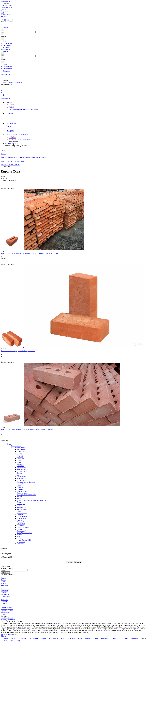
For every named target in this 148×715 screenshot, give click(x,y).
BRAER (19, 453)
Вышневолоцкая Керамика (26, 482)
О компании (5, 589)
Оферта (3, 636)
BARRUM (20, 451)
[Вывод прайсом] (8, 183)
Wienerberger (21, 467)
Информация (5, 596)
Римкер (19, 520)
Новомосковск (22, 513)
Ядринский (21, 542)
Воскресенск (21, 480)
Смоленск (20, 525)
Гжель (19, 486)
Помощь (4, 603)
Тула (18, 536)
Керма (19, 498)
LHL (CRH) (21, 458)
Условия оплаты (6, 607)
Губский (20, 489)
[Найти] (2, 38)
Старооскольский (23, 527)
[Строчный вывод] (5, 183)
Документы (5, 594)
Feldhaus (20, 457)
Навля (19, 511)
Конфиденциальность (8, 634)
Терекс (19, 534)
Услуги (3, 583)
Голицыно (20, 487)
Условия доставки (7, 609)
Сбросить (78, 562)
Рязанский (20, 522)
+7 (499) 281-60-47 (7, 20)
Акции (3, 580)
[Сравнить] (2, 263)
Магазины (4, 601)
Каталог (3, 578)
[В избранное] (2, 261)
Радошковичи (21, 518)
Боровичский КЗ (22, 477)
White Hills (20, 466)
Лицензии (4, 591)
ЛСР (18, 505)
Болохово (20, 473)
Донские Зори (22, 491)
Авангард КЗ (21, 469)
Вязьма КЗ (20, 484)
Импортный (21, 449)
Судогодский (21, 531)
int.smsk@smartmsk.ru (12, 143)
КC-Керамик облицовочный (26, 495)
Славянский (21, 524)
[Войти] (2, 88)
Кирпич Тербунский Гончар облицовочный (32, 500)
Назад (12, 104)
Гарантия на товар (7, 610)
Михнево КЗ (21, 507)
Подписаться (6, 572)
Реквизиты (4, 600)
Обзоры (3, 614)
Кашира (19, 496)
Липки (19, 502)
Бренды (3, 582)
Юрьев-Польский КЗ (24, 540)
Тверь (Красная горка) (24, 533)
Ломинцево (21, 504)
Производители (20, 448)
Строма (19, 529)
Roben (19, 462)
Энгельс (20, 538)
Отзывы (3, 592)
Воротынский (21, 478)
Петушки (20, 515)
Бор (18, 475)
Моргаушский (22, 509)
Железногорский (22, 493)
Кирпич (9, 444)
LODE (19, 460)
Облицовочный (16, 446)
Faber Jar (20, 455)
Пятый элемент (22, 516)
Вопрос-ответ (5, 612)
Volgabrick (20, 464)
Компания (4, 585)
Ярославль (20, 543)
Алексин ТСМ (22, 471)
